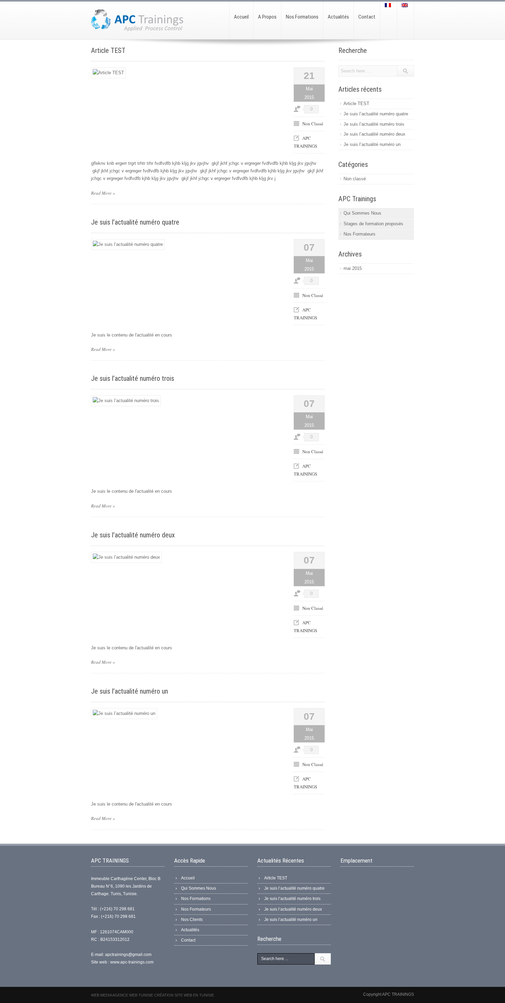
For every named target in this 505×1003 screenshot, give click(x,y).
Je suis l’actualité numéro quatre (135, 222)
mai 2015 (353, 268)
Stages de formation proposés (373, 223)
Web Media (101, 995)
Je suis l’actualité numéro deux (133, 535)
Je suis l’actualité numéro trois (132, 378)
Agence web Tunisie (133, 995)
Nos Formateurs (359, 234)
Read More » (103, 193)
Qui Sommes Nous (362, 213)
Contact (188, 940)
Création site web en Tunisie (184, 995)
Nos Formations (196, 898)
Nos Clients (192, 919)
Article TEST (108, 50)
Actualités (190, 929)
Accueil (188, 878)
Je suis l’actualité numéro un (129, 691)
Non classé (312, 124)
